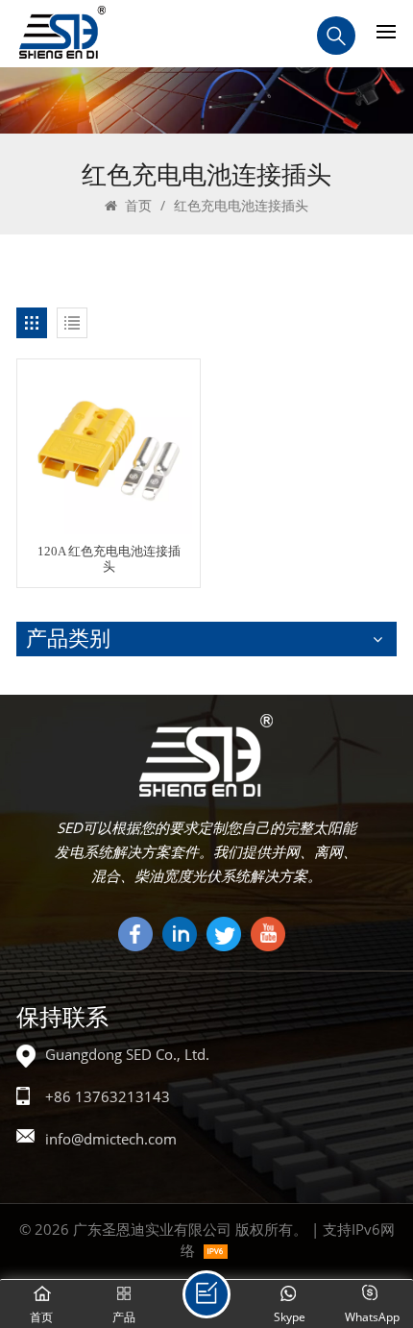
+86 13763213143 (107, 1096)
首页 (136, 205)
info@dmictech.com (111, 1138)
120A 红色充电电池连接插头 (109, 559)
